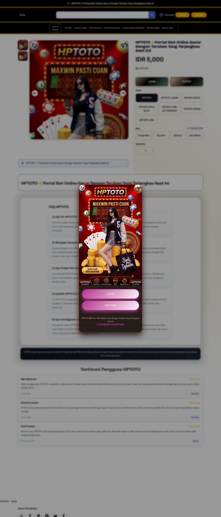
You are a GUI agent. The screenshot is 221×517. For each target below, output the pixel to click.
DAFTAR (110, 305)
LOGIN (110, 294)
